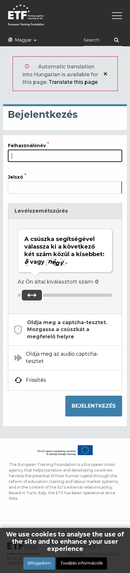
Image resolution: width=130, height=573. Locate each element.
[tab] (65, 329)
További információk (81, 563)
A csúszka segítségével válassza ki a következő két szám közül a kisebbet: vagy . (64, 250)
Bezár (105, 73)
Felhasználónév (27, 145)
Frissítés (36, 380)
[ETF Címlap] (65, 19)
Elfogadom (39, 563)
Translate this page (73, 82)
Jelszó (15, 177)
